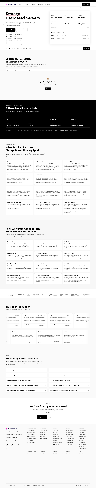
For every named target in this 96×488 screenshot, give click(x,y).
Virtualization (82, 446)
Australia (42, 473)
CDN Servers (82, 432)
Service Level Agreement (84, 457)
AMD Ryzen (42, 434)
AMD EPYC (42, 432)
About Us (68, 453)
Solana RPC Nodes (31, 459)
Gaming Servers (82, 434)
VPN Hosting (81, 440)
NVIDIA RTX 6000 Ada (57, 438)
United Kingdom (43, 462)
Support (68, 465)
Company (47, 4)
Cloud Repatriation (83, 448)
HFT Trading (81, 438)
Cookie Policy (82, 463)
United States (43, 453)
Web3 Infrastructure (31, 455)
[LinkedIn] (7, 440)
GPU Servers (55, 430)
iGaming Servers (82, 436)
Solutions (40, 4)
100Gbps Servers (70, 434)
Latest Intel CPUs (43, 430)
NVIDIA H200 (56, 436)
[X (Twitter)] (10, 440)
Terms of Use (82, 455)
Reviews (25, 48)
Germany (42, 457)
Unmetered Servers (70, 438)
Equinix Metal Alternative (58, 453)
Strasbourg (42, 465)
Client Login (86, 4)
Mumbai (42, 472)
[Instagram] (13, 440)
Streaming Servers (83, 430)
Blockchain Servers (31, 453)
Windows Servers (31, 442)
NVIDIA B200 (56, 440)
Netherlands (42, 459)
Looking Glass (69, 444)
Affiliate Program (69, 463)
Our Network (69, 455)
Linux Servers (30, 440)
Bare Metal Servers (31, 432)
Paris (41, 463)
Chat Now (48, 88)
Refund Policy (82, 462)
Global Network (69, 442)
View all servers (43, 438)
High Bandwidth (69, 436)
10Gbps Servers (69, 430)
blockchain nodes (84, 277)
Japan (41, 470)
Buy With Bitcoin (56, 457)
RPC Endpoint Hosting (32, 457)
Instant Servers (30, 434)
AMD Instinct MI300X (57, 442)
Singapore (42, 467)
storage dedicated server (74, 243)
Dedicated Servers (31, 430)
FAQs (30, 48)
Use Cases (19, 48)
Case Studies (69, 457)
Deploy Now (11, 30)
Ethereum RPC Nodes (31, 462)
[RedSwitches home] (11, 4)
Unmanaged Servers (31, 438)
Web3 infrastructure (76, 281)
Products (33, 4)
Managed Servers (31, 436)
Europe (41, 475)
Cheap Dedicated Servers (58, 455)
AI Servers (55, 432)
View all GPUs (56, 444)
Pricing (20, 4)
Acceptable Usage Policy (84, 459)
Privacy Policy (82, 453)
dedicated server (24, 243)
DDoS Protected (69, 440)
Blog (67, 459)
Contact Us (68, 467)
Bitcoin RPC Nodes (31, 463)
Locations (26, 4)
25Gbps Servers (69, 432)
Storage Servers (82, 442)
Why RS (13, 48)
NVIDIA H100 (55, 434)
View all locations (44, 478)
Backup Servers (82, 444)
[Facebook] (16, 440)
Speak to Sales (22, 30)
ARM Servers (42, 436)
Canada (41, 455)
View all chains (30, 465)
